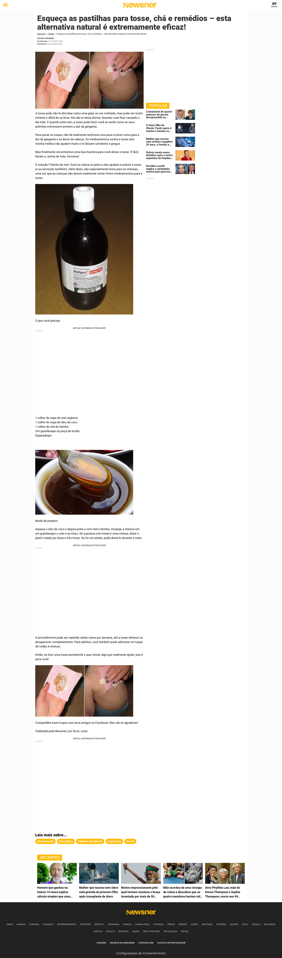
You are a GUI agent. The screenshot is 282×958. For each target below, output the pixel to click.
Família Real (142, 924)
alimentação (45, 841)
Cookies (101, 943)
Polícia (110, 931)
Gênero (182, 924)
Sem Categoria (151, 931)
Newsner (41, 34)
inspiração (114, 841)
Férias (171, 924)
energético (66, 841)
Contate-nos (146, 943)
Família (127, 924)
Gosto (194, 924)
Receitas (123, 931)
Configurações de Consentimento (141, 953)
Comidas (34, 924)
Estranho (113, 924)
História (221, 924)
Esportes (85, 924)
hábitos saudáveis (90, 841)
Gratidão (207, 924)
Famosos (158, 924)
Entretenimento (66, 924)
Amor (10, 924)
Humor (234, 924)
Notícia (98, 931)
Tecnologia (170, 931)
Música (256, 924)
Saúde (51, 34)
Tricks (184, 931)
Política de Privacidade (171, 943)
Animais (21, 924)
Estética (99, 924)
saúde (130, 841)
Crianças (48, 924)
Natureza (269, 924)
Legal (245, 924)
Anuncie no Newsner (122, 943)
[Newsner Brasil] (140, 5)
